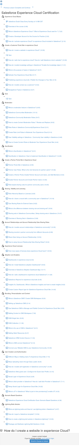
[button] (1, 2)
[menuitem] (1, 5)
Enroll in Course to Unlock (39, 441)
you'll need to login (48, 438)
